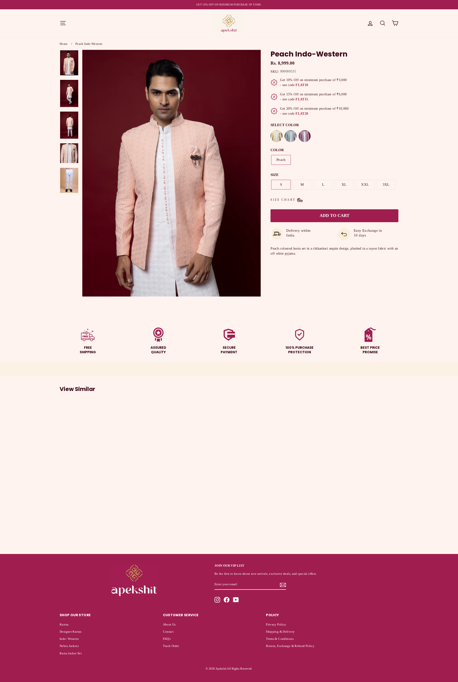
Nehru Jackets (69, 646)
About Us (169, 624)
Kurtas (64, 624)
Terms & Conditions (280, 639)
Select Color (285, 125)
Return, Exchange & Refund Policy (290, 646)
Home (64, 44)
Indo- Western (69, 639)
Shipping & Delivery (280, 631)
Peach (281, 160)
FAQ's (167, 639)
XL (344, 184)
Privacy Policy (276, 624)
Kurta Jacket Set (71, 653)
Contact (168, 631)
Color (277, 150)
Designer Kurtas (71, 631)
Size (275, 175)
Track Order (171, 646)
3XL (386, 184)
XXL (365, 184)
